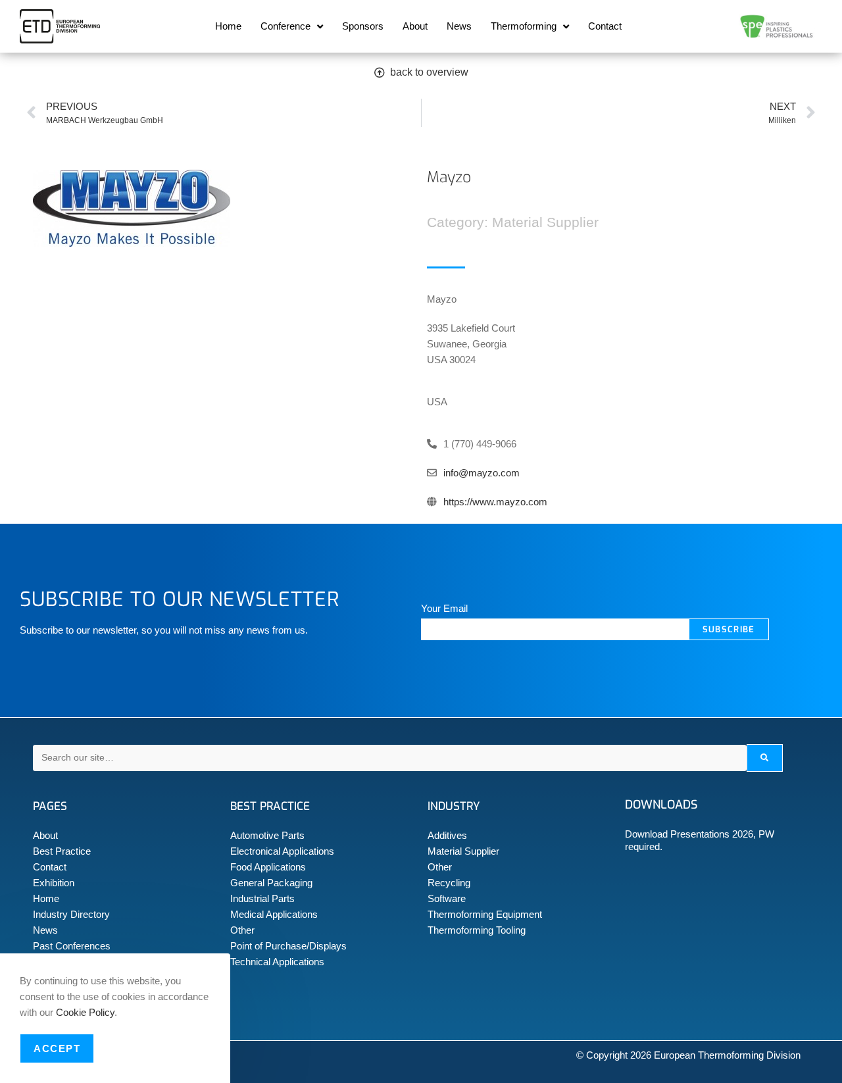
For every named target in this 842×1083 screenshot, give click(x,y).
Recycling (449, 882)
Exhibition (53, 882)
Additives (447, 835)
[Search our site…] (390, 758)
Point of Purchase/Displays (288, 945)
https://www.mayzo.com (495, 501)
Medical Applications (274, 914)
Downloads (661, 805)
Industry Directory (71, 914)
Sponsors (363, 26)
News (459, 26)
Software (447, 898)
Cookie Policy (85, 1012)
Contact (605, 26)
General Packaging (271, 882)
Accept (57, 1048)
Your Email (444, 608)
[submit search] (765, 758)
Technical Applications (277, 961)
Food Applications (268, 866)
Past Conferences (72, 945)
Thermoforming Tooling (477, 930)
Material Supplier (463, 851)
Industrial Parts (262, 898)
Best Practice (62, 851)
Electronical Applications (282, 851)
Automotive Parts (267, 835)
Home (228, 26)
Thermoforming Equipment (485, 914)
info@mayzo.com (481, 472)
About (415, 26)
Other (242, 930)
